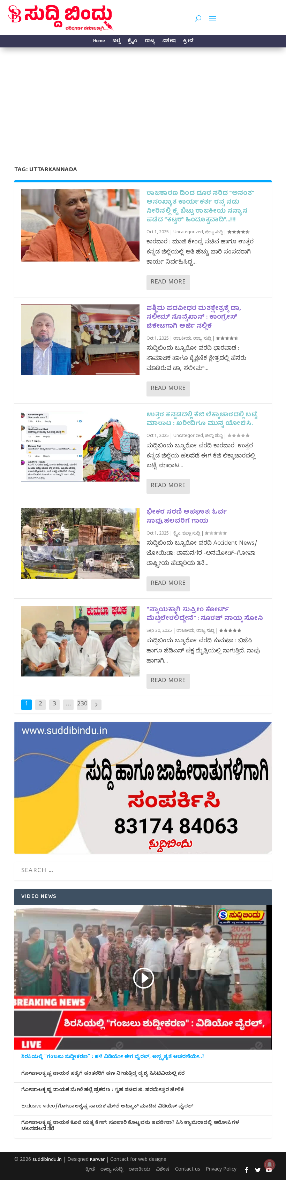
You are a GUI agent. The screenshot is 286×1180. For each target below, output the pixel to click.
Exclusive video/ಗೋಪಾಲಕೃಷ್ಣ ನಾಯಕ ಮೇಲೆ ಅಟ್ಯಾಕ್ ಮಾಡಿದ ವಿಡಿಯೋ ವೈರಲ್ (107, 1107)
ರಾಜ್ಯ (150, 42)
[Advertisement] (143, 100)
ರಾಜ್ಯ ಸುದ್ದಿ (202, 339)
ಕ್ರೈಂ (132, 42)
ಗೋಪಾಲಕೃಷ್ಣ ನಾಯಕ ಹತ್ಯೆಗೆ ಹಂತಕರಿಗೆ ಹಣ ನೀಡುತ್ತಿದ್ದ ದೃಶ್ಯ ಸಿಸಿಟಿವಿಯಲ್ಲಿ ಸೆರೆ (103, 1074)
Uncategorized (188, 232)
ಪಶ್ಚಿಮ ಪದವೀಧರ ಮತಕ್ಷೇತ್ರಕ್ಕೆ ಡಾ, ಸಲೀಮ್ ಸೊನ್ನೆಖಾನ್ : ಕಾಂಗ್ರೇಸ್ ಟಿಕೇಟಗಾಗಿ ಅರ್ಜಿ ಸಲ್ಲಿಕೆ (193, 317)
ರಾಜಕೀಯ (182, 339)
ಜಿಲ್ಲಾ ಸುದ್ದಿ (214, 232)
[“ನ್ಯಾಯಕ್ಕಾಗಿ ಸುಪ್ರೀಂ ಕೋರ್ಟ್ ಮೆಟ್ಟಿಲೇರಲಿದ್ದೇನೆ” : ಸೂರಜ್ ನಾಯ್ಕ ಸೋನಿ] (80, 641)
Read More (168, 283)
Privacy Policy (221, 1170)
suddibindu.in (47, 1160)
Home (99, 42)
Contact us (187, 1170)
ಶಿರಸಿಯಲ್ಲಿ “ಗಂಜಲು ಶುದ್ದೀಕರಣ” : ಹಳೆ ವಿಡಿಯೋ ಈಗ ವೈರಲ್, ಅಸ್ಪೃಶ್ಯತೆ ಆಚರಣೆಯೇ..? (112, 1057)
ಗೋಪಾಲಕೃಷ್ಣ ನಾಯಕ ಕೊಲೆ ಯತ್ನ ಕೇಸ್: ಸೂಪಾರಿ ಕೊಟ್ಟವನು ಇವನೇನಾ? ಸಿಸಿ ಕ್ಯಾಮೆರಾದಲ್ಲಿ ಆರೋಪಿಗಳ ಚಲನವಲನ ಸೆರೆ (130, 1126)
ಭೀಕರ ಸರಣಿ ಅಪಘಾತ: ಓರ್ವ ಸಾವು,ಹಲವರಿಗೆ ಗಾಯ (186, 517)
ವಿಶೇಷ (168, 42)
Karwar (97, 1160)
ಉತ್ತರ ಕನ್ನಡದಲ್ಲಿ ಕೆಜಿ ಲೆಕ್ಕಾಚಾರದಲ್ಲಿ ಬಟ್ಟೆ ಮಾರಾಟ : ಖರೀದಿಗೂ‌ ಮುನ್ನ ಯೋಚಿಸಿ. (201, 419)
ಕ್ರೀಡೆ (188, 42)
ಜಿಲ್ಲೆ (116, 42)
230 (82, 705)
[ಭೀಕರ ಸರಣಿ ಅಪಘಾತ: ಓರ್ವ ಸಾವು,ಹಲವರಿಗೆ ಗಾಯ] (80, 543)
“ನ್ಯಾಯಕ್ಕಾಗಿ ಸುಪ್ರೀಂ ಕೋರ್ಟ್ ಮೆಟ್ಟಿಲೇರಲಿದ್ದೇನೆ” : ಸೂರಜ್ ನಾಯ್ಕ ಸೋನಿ (204, 614)
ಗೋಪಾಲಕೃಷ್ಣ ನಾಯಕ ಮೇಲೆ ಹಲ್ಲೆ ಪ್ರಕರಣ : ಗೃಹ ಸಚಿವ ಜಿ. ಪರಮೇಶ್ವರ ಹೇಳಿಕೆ (102, 1091)
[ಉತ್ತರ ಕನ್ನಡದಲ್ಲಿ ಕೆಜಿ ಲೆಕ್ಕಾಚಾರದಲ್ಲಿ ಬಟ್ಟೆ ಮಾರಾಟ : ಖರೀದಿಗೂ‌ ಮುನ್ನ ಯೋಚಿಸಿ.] (80, 446)
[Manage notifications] (269, 1164)
